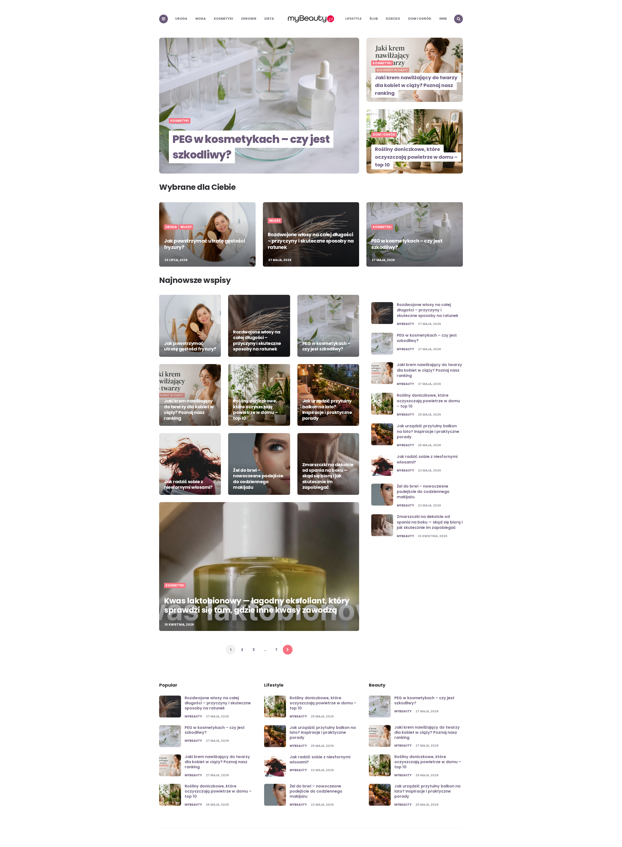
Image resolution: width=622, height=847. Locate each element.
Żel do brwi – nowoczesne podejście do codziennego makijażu (258, 478)
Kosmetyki (223, 18)
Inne (443, 18)
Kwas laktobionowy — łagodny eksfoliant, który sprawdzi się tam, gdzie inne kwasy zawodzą (256, 605)
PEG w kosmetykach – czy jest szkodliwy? (251, 147)
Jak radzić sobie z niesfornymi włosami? (188, 484)
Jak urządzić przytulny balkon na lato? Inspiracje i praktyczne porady (327, 409)
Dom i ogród (419, 18)
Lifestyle (353, 18)
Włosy (186, 227)
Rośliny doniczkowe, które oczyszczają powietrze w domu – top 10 (416, 157)
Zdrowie (248, 18)
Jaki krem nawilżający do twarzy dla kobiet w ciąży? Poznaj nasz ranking (416, 85)
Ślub (374, 18)
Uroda (181, 18)
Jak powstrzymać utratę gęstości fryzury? (204, 244)
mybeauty (405, 324)
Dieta (269, 18)
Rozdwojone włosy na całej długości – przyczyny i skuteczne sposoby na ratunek (311, 241)
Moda (200, 18)
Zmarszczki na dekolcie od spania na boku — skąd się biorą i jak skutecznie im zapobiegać (328, 476)
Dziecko (393, 18)
